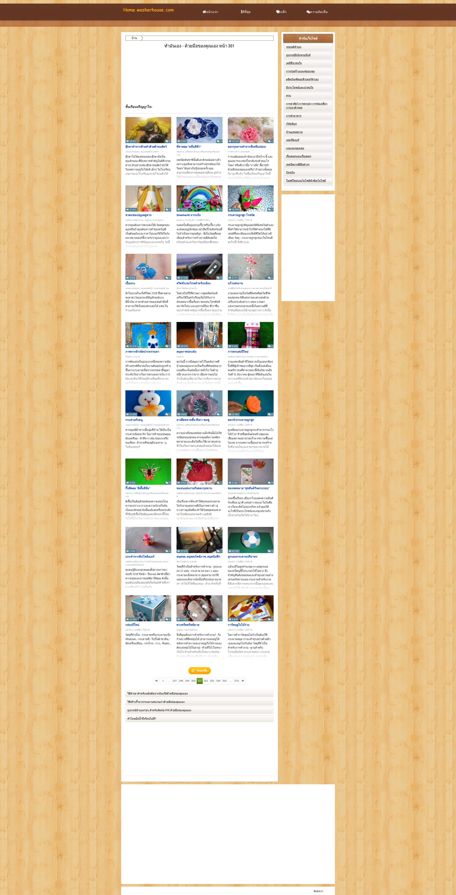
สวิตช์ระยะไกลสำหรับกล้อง (194, 283)
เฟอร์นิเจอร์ (292, 140)
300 (193, 680)
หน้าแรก (212, 12)
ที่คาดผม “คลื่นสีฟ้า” (189, 146)
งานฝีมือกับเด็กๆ (203, 220)
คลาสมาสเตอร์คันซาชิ (262, 288)
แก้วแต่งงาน (235, 283)
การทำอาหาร (233, 152)
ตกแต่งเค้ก (245, 152)
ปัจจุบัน (128, 357)
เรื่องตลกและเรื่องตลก (298, 156)
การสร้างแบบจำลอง (153, 562)
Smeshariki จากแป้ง (189, 215)
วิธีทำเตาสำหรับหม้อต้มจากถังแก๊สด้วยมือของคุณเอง (157, 693)
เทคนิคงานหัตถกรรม (134, 220)
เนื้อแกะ (130, 283)
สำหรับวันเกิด (253, 493)
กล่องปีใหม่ (132, 624)
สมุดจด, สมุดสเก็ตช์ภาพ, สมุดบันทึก (198, 556)
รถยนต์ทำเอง (293, 47)
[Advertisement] (200, 74)
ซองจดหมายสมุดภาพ (236, 493)
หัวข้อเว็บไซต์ (308, 38)
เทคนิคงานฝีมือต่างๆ (297, 164)
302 (206, 680)
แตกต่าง (180, 152)
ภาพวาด (136, 357)
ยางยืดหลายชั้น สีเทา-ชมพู (193, 420)
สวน (288, 95)
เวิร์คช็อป (291, 124)
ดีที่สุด (246, 12)
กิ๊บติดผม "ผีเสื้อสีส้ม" (137, 488)
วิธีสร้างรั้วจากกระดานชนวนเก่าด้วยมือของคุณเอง (156, 702)
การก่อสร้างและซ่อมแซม (300, 71)
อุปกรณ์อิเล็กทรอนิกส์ (298, 55)
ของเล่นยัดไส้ (146, 152)
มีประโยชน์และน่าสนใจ (187, 288)
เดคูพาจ (148, 220)
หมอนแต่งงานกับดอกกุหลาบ (194, 488)
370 (236, 680)
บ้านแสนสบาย (294, 132)
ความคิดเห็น (319, 12)
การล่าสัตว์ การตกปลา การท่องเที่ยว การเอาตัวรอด (306, 106)
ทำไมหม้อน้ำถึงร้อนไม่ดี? (141, 718)
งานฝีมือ (240, 220)
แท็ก (283, 12)
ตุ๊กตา (156, 152)
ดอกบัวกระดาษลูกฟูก (241, 420)
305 (224, 680)
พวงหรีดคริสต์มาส (188, 624)
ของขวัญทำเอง (190, 630)
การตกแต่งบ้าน (261, 357)
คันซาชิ (199, 493)
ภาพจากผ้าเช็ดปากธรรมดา (142, 351)
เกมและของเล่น (132, 152)
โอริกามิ (248, 220)
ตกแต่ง (250, 357)
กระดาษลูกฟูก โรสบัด (241, 215)
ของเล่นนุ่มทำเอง (161, 288)
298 (181, 680)
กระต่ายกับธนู (134, 420)
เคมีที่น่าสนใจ (294, 63)
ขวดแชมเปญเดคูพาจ (138, 215)
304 (218, 680)
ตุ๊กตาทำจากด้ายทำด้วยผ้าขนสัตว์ (146, 146)
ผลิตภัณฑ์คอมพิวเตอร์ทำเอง (302, 79)
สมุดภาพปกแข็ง (186, 351)
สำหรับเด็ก (189, 220)
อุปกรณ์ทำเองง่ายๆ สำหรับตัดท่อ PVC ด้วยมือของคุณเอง (159, 710)
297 (175, 680)
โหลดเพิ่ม (201, 670)
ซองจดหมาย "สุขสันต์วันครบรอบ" (249, 488)
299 (187, 680)
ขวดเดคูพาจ (158, 220)
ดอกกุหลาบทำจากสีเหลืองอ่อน (247, 146)
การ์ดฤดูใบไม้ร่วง (238, 624)
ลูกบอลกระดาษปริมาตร (242, 556)
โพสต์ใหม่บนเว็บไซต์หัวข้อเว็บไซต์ (306, 180)
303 (212, 680)
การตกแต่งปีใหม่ (238, 351)
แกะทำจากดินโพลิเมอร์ (139, 556)
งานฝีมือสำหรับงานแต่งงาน (239, 288)
